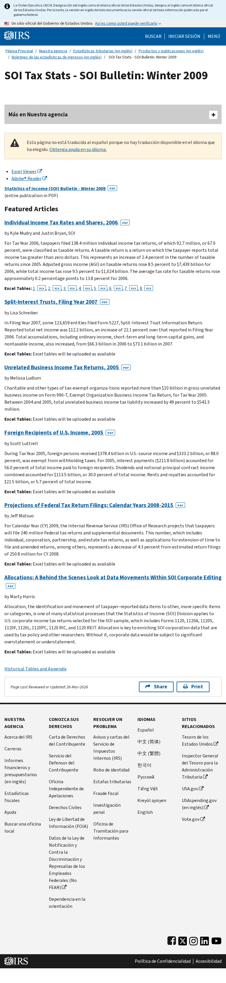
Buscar (153, 36)
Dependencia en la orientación (67, 902)
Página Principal (19, 51)
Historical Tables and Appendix (35, 669)
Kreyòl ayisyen (151, 800)
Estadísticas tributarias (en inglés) (102, 51)
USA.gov (190, 789)
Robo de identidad (111, 770)
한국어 (144, 765)
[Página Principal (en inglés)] (16, 35)
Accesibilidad (209, 961)
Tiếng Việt (147, 789)
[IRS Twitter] (182, 939)
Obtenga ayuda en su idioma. (78, 149)
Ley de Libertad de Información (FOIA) (68, 822)
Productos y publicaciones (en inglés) (171, 51)
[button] (184, 36)
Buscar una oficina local (22, 827)
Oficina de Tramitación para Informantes (110, 831)
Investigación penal (107, 808)
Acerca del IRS (18, 737)
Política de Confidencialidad (163, 961)
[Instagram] (193, 939)
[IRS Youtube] (216, 939)
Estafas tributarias (112, 782)
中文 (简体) (148, 742)
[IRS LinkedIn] (204, 939)
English (145, 812)
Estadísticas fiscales (16, 796)
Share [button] (160, 686)
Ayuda (10, 812)
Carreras (12, 749)
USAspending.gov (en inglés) (199, 804)
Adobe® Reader (26, 178)
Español (145, 730)
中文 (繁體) (148, 753)
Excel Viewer (23, 171)
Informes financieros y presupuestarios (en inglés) (20, 771)
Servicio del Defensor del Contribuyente (63, 763)
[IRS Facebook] (171, 939)
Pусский (145, 777)
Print (197, 686)
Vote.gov (191, 819)
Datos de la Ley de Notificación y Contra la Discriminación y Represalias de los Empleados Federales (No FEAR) (67, 862)
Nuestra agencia (53, 51)
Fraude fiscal (106, 793)
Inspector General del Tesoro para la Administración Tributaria (200, 766)
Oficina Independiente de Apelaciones (66, 789)
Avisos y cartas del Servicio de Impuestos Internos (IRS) (111, 747)
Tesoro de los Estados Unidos (197, 740)
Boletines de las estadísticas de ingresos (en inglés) (57, 57)
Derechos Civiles (65, 807)
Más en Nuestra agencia (38, 114)
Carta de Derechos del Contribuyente (67, 740)
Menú (214, 36)
